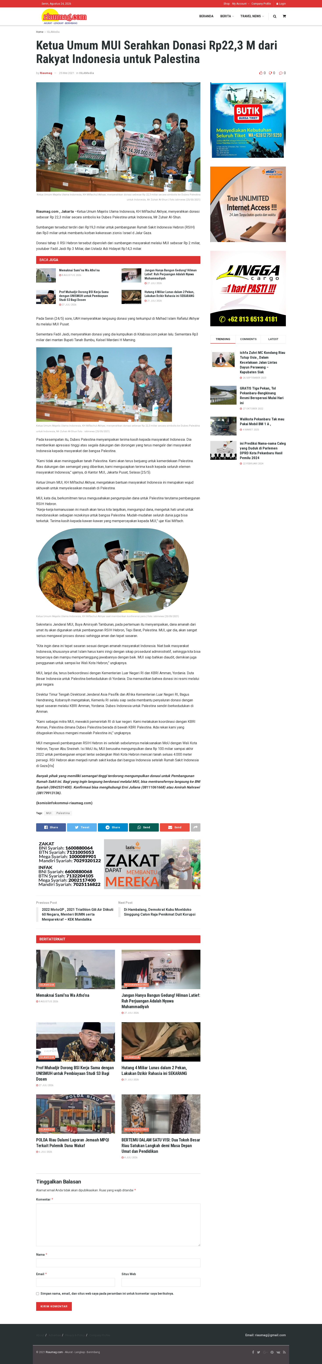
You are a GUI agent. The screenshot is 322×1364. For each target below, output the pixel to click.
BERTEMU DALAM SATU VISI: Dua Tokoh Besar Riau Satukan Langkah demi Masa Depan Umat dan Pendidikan (161, 1145)
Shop (227, 3)
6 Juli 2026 (45, 1151)
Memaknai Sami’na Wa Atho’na (79, 270)
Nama (42, 1254)
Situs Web (129, 1274)
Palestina (63, 813)
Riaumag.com (54, 1352)
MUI (48, 813)
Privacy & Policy (75, 1335)
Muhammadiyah (136, 984)
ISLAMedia (53, 31)
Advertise (55, 1335)
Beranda (206, 16)
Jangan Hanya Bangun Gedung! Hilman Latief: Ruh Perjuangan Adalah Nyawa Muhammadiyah (171, 274)
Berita (225, 16)
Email (41, 1274)
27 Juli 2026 (154, 283)
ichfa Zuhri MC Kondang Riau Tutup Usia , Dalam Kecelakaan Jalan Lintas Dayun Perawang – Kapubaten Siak (262, 362)
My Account (239, 3)
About (40, 1335)
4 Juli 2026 (130, 1157)
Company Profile (261, 3)
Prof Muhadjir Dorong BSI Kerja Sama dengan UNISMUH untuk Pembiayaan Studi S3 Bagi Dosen (84, 296)
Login (282, 3)
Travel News (250, 16)
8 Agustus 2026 (71, 275)
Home (39, 31)
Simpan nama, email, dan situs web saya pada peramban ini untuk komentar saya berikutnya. (107, 1293)
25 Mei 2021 (66, 73)
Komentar (44, 1199)
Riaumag (46, 73)
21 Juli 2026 (154, 300)
